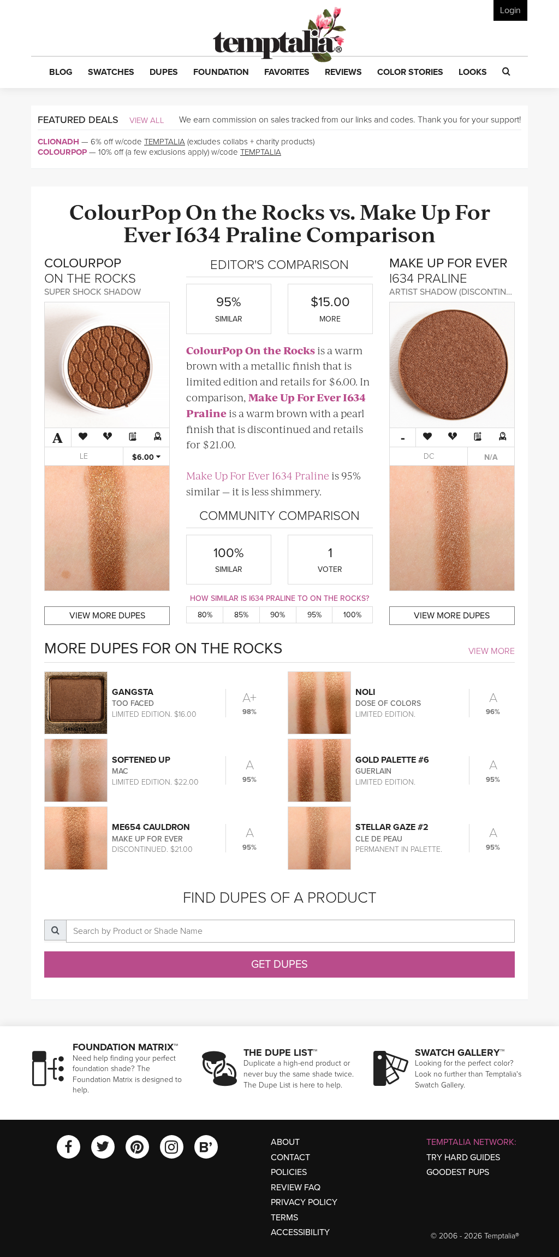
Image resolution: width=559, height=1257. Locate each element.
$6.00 (144, 457)
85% (241, 614)
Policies (289, 1172)
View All (146, 120)
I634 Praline (238, 233)
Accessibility (300, 1232)
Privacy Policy (304, 1202)
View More (491, 651)
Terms (284, 1217)
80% (205, 614)
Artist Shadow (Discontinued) (457, 292)
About (285, 1142)
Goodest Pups (457, 1172)
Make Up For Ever (294, 397)
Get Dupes (279, 964)
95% (314, 614)
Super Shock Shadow (92, 292)
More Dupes (107, 615)
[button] (61, 73)
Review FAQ (295, 1187)
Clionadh (58, 142)
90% (277, 614)
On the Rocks (255, 211)
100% (352, 614)
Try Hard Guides (463, 1157)
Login (510, 10)
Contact (290, 1157)
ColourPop (62, 152)
